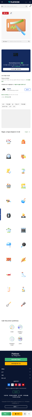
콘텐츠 (2, 369)
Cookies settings (16, 397)
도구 (2, 372)
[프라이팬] (23, 245)
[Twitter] (12, 384)
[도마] (9, 260)
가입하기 (16, 391)
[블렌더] (23, 171)
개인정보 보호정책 (13, 395)
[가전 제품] (23, 186)
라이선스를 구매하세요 (16, 69)
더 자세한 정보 (17, 66)
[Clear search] (23, 6)
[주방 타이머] (9, 156)
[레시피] (9, 171)
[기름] (23, 289)
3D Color (7, 97)
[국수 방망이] (23, 260)
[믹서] (9, 245)
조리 (3, 104)
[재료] (23, 156)
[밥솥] (9, 230)
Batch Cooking (4, 94)
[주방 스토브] (23, 230)
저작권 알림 (25, 395)
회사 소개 (3, 378)
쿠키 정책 (20, 395)
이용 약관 (6, 395)
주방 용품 (8, 104)
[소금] (23, 274)
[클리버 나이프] (23, 304)
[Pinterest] (16, 384)
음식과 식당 (4, 106)
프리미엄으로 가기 (16, 363)
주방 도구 (17, 104)
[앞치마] (23, 141)
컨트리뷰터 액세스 (16, 359)
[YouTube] (23, 384)
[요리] (9, 141)
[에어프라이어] (9, 215)
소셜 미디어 (16, 381)
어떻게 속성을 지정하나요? (20, 84)
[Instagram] (19, 384)
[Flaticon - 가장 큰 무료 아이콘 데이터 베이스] (14, 2)
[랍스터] (9, 274)
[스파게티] (9, 289)
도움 (2, 375)
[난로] (23, 215)
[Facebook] (9, 384)
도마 (10, 106)
